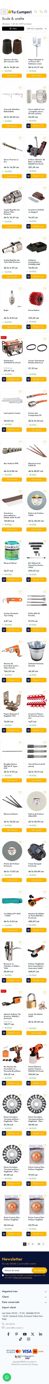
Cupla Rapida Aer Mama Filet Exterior (12, 212)
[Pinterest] (16, 1334)
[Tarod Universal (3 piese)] (36, 751)
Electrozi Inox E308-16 (34, 464)
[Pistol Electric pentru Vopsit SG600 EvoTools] (36, 1054)
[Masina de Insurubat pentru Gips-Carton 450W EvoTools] (12, 650)
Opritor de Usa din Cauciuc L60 (11, 60)
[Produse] (4, 11)
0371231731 (10, 1324)
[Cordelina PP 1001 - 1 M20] (12, 901)
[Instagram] (28, 1339)
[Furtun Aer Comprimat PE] (36, 400)
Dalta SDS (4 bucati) (34, 614)
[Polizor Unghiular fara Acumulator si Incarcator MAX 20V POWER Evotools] (36, 951)
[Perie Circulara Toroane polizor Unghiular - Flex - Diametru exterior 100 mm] (12, 1104)
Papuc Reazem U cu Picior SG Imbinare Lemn (35, 61)
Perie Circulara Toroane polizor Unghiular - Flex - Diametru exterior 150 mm (36, 1119)
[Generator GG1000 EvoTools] (12, 347)
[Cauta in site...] (35, 11)
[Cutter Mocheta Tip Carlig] (12, 600)
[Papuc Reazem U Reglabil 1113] (12, 701)
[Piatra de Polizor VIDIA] (36, 500)
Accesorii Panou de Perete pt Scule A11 (36, 716)
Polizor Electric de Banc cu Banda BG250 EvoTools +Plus (36, 162)
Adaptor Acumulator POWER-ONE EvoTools (34, 262)
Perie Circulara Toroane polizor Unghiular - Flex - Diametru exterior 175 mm (12, 1169)
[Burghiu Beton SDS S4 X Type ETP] (12, 751)
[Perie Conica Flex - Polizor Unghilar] (36, 1154)
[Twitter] (32, 1334)
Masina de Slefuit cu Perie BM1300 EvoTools (36, 916)
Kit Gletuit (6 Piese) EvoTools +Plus (35, 565)
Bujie (6, 310)
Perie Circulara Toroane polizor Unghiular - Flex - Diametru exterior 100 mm (12, 1119)
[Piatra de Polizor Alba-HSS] (36, 801)
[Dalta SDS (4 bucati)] (36, 600)
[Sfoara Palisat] (12, 550)
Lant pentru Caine (12, 413)
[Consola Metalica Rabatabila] (12, 96)
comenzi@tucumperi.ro (14, 1327)
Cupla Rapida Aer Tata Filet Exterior (12, 261)
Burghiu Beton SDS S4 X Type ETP (10, 766)
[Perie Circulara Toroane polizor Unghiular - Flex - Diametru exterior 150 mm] (36, 1104)
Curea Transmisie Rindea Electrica (36, 362)
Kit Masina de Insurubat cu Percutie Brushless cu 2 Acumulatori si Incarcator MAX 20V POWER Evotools (12, 1069)
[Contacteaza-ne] (41, 11)
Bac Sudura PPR (11, 463)
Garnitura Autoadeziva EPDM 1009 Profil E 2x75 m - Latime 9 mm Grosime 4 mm (12, 515)
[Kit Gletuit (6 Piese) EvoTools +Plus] (36, 550)
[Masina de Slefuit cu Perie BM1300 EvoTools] (36, 901)
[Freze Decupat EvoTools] (36, 851)
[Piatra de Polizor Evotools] (12, 851)
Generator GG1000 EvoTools (12, 362)
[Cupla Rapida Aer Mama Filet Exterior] (12, 197)
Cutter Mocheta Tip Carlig (11, 614)
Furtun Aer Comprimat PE (35, 414)
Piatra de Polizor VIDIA (36, 514)
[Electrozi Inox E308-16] (36, 450)
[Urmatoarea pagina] (43, 1244)
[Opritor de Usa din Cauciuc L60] (12, 46)
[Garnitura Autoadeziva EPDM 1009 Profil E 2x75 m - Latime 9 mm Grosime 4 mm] (12, 500)
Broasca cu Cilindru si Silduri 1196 (11, 966)
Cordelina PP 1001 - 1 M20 (12, 915)
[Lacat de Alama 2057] (36, 1001)
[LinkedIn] (40, 1334)
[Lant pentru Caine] (12, 400)
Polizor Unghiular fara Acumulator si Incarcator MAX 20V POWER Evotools (36, 966)
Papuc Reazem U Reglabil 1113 (11, 715)
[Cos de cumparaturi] (45, 11)
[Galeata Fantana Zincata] (36, 650)
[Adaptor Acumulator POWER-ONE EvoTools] (36, 247)
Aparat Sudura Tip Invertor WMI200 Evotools (12, 1016)
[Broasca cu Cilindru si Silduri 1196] (12, 951)
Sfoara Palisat (10, 563)
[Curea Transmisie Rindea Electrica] (36, 347)
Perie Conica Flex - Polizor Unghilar (36, 1168)
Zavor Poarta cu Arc (11, 161)
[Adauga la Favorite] (20, 37)
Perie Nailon (33, 310)
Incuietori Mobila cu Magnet (36, 211)
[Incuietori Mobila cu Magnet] (36, 197)
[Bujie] (12, 297)
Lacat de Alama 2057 (35, 1015)
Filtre (14, 28)
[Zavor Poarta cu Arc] (12, 146)
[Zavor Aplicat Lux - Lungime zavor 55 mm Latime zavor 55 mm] (36, 96)
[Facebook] (8, 1334)
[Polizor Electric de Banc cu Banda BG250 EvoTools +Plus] (36, 146)
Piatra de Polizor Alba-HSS (36, 815)
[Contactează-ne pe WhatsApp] (7, 1377)
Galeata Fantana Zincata (35, 665)
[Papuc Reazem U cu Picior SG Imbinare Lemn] (36, 46)
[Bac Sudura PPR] (12, 450)
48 (39, 1244)
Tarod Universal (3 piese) (36, 765)
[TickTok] (20, 1339)
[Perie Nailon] (36, 297)
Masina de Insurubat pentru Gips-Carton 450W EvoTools (11, 666)
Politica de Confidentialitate (22, 1277)
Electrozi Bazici (11, 814)
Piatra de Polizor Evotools (11, 865)
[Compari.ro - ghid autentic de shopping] (24, 1377)
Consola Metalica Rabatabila (12, 110)
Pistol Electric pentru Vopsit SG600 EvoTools (36, 1069)
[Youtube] (24, 1334)
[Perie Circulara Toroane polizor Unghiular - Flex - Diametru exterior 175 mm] (12, 1154)
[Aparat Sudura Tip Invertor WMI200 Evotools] (12, 1001)
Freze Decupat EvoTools (34, 865)
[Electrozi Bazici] (12, 801)
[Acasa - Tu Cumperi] (19, 12)
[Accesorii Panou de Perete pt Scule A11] (36, 701)
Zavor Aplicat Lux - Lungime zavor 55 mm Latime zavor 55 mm (36, 111)
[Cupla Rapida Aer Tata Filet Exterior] (12, 247)
